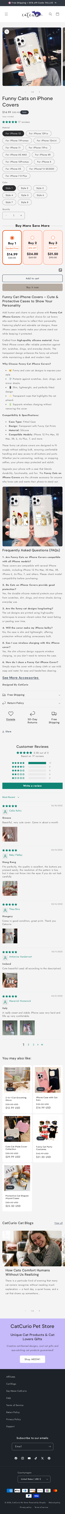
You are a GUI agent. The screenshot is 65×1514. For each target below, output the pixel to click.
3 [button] (33, 1044)
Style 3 (40, 188)
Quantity (6, 209)
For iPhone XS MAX (16, 154)
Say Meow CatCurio (16, 1390)
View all (58, 1223)
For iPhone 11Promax (17, 140)
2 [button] (28, 1044)
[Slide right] (39, 91)
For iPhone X (44, 161)
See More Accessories (20, 678)
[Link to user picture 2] (27, 1027)
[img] (9, 806)
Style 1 (9, 188)
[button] (6, 14)
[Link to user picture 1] (10, 834)
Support (10, 1426)
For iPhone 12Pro (38, 133)
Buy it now (33, 287)
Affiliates (10, 1376)
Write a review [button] (32, 786)
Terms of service (41, 1507)
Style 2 (24, 188)
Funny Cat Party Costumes (44, 1148)
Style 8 (24, 202)
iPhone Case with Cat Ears (47, 1098)
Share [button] (8, 731)
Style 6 (40, 195)
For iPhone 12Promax (17, 161)
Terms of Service (15, 1405)
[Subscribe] (49, 1446)
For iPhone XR (43, 154)
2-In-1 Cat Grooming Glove (16, 1098)
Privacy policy (26, 1507)
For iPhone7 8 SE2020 (42, 168)
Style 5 (25, 195)
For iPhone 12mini (47, 140)
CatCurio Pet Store (20, 1502)
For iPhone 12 (13, 133)
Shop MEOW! (32, 1359)
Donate (10, 719)
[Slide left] (25, 91)
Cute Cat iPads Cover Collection (16, 1147)
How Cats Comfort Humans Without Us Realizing (28, 1272)
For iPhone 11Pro (38, 147)
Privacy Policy (13, 1419)
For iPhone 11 (13, 147)
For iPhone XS (13, 168)
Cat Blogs (11, 1383)
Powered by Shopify (37, 1502)
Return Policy (13, 1412)
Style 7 (9, 202)
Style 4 (9, 195)
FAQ (8, 1398)
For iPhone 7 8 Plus (16, 175)
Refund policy (54, 1502)
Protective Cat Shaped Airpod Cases (17, 1197)
